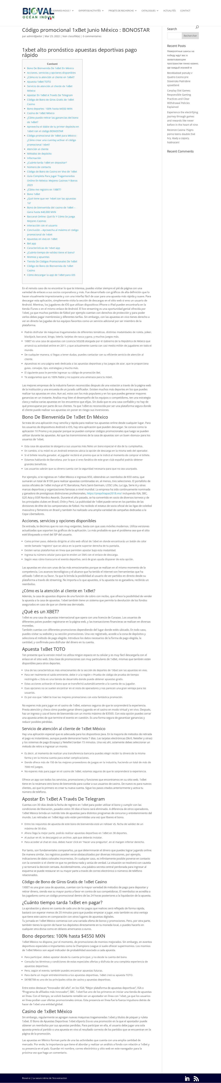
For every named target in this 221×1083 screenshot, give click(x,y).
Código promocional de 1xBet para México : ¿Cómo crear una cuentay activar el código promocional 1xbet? (52, 140)
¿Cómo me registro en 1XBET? (44, 189)
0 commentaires (92, 36)
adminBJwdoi (34, 36)
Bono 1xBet (33, 194)
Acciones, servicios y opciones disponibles (51, 72)
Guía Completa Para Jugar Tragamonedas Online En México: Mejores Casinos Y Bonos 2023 (52, 180)
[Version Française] (49, 21)
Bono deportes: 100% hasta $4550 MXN (50, 108)
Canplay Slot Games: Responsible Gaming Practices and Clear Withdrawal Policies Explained (179, 99)
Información (34, 158)
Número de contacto (39, 167)
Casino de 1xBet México (40, 113)
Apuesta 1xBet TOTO (39, 81)
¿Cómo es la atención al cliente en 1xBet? (50, 77)
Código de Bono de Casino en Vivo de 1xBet (52, 171)
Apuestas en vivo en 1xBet (42, 239)
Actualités (169, 10)
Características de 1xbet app (43, 248)
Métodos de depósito (39, 153)
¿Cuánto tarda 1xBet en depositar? (47, 162)
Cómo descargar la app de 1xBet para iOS (51, 275)
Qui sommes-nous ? (59, 10)
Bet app (31, 243)
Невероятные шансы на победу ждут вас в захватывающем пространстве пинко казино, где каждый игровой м (183, 59)
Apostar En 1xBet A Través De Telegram (50, 95)
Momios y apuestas (38, 257)
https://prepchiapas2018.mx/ (104, 493)
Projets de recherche (121, 10)
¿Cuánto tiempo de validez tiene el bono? (51, 252)
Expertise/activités (90, 10)
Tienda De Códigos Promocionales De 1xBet (52, 261)
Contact (185, 10)
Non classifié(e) (71, 36)
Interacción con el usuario (42, 225)
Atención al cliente (38, 149)
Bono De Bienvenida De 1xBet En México (50, 68)
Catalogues (148, 10)
